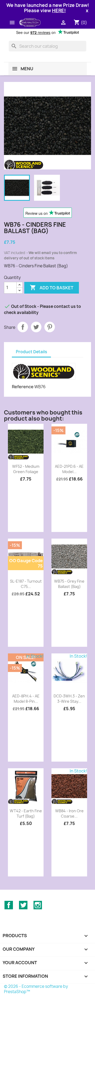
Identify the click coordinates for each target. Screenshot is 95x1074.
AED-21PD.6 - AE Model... (69, 469)
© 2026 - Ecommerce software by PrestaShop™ (36, 989)
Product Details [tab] (31, 352)
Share (22, 327)
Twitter (23, 905)
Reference (23, 386)
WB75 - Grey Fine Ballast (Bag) (69, 584)
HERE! (59, 10)
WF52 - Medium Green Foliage (25, 469)
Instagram (38, 905)
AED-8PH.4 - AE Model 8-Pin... (26, 698)
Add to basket (51, 287)
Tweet (36, 327)
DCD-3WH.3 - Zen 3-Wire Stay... (69, 698)
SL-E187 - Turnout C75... (26, 584)
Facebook (8, 905)
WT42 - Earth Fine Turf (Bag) (26, 813)
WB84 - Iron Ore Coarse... (69, 813)
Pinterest (49, 327)
